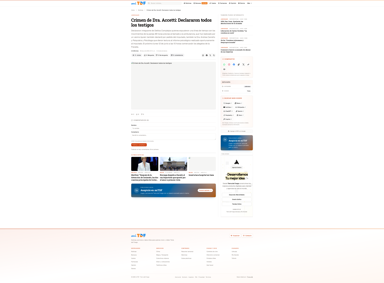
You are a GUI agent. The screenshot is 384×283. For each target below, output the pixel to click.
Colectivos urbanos (162, 258)
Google (227, 103)
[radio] (149, 55)
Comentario (135, 132)
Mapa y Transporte (162, 255)
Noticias (140, 10)
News (238, 103)
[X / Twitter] (210, 55)
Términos (208, 277)
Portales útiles (211, 258)
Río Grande (235, 255)
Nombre (133, 125)
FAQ (196, 277)
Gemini (240, 111)
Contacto (248, 235)
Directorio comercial (213, 255)
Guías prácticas (186, 258)
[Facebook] (206, 55)
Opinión (133, 265)
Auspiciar (236, 235)
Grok (240, 115)
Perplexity (228, 115)
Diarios (133, 268)
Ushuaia (234, 251)
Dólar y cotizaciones (163, 262)
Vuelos (133, 258)
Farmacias (134, 262)
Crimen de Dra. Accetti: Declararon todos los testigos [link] (164, 10)
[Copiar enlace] (214, 55)
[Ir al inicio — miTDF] (138, 3)
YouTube (228, 107)
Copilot (227, 119)
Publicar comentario (139, 145)
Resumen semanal (187, 251)
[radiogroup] (156, 55)
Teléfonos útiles (161, 265)
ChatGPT (228, 111)
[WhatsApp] (203, 55)
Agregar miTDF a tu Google (238, 131)
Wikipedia (240, 107)
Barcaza (134, 255)
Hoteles (209, 262)
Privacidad (201, 277)
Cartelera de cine (212, 251)
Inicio (133, 10)
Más (248, 3)
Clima (158, 251)
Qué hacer (210, 265)
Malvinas (184, 255)
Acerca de (178, 277)
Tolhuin (234, 258)
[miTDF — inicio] (138, 235)
